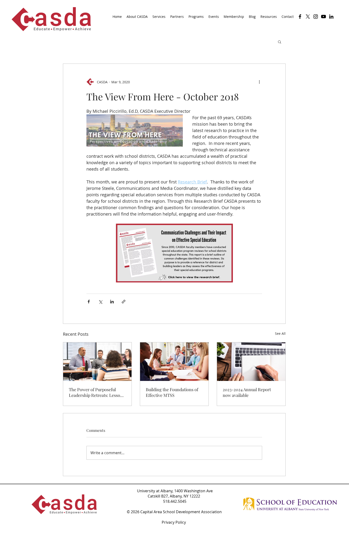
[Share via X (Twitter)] (100, 301)
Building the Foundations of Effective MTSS (172, 392)
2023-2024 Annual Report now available (247, 392)
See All (280, 333)
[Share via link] (123, 301)
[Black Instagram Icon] (316, 17)
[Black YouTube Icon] (323, 17)
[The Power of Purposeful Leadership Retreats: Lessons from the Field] (97, 361)
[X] (308, 17)
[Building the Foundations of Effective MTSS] (174, 361)
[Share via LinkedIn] (112, 301)
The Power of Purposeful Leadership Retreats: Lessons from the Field (97, 392)
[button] (279, 42)
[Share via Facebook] (88, 301)
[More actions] (259, 82)
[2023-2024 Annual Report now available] (251, 361)
